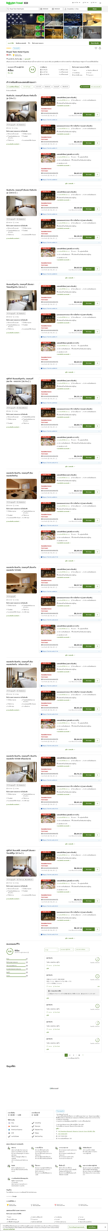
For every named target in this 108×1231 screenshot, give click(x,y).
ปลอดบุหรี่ (56, 86)
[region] (54, 1227)
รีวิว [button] (29, 43)
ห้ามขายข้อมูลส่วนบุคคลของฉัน (76, 1227)
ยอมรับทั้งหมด (92, 1227)
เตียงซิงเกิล (65, 86)
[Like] (96, 48)
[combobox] (22, 9)
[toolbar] (51, 9)
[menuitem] (76, 3)
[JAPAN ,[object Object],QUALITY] (9, 55)
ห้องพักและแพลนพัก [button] (21, 43)
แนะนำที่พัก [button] (11, 43)
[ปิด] (105, 1227)
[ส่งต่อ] (100, 48)
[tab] (85, 86)
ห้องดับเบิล (47, 86)
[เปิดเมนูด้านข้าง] (100, 3)
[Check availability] (97, 114)
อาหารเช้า (38, 86)
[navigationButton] (62, 1055)
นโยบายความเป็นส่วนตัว (9, 1229)
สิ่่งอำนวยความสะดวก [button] (37, 43)
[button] (14, 3)
